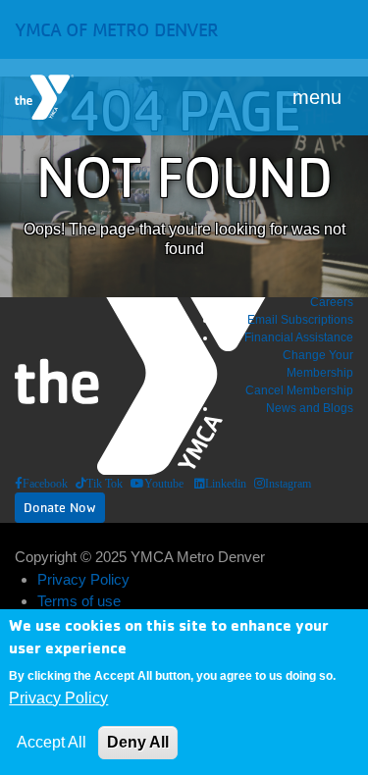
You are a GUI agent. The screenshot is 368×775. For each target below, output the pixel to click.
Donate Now (60, 507)
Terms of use (79, 601)
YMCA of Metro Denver (116, 29)
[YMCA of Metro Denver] (44, 97)
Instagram (288, 484)
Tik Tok (104, 484)
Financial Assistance (298, 337)
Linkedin (225, 484)
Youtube (164, 484)
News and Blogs (309, 408)
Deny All (138, 742)
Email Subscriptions (300, 320)
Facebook (45, 484)
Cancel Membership (299, 390)
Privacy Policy (83, 579)
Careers (331, 302)
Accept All (51, 742)
